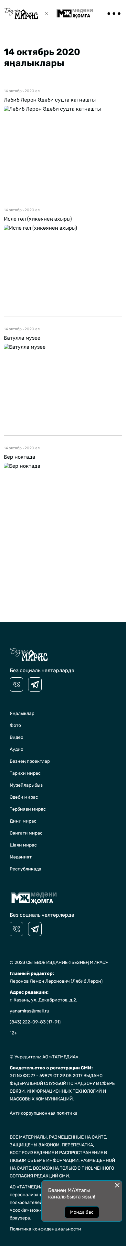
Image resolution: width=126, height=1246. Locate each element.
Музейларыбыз (26, 785)
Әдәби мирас (24, 797)
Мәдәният (21, 857)
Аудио (16, 749)
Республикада (25, 869)
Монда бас (82, 1212)
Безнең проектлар (30, 761)
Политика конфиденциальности (45, 1229)
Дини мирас (23, 821)
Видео (16, 737)
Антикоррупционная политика (44, 1113)
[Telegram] (35, 684)
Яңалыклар (22, 713)
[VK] (16, 684)
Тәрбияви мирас (28, 809)
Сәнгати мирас (26, 833)
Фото (15, 725)
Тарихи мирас (25, 773)
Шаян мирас (23, 845)
